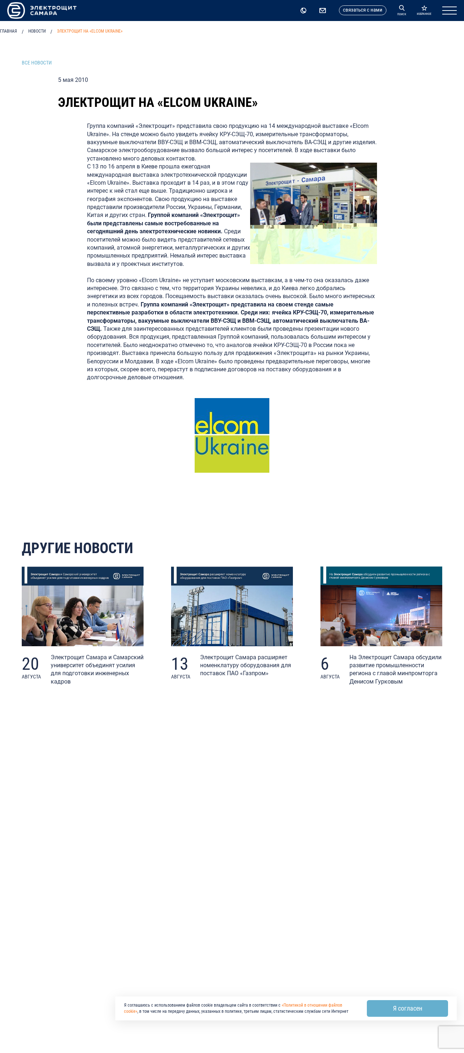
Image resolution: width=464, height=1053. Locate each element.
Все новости (37, 62)
